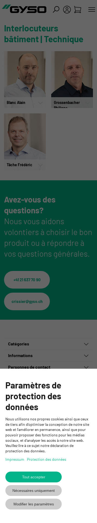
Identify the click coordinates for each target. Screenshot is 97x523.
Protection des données (46, 459)
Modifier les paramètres (33, 504)
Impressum (14, 459)
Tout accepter (33, 477)
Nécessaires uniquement (33, 490)
